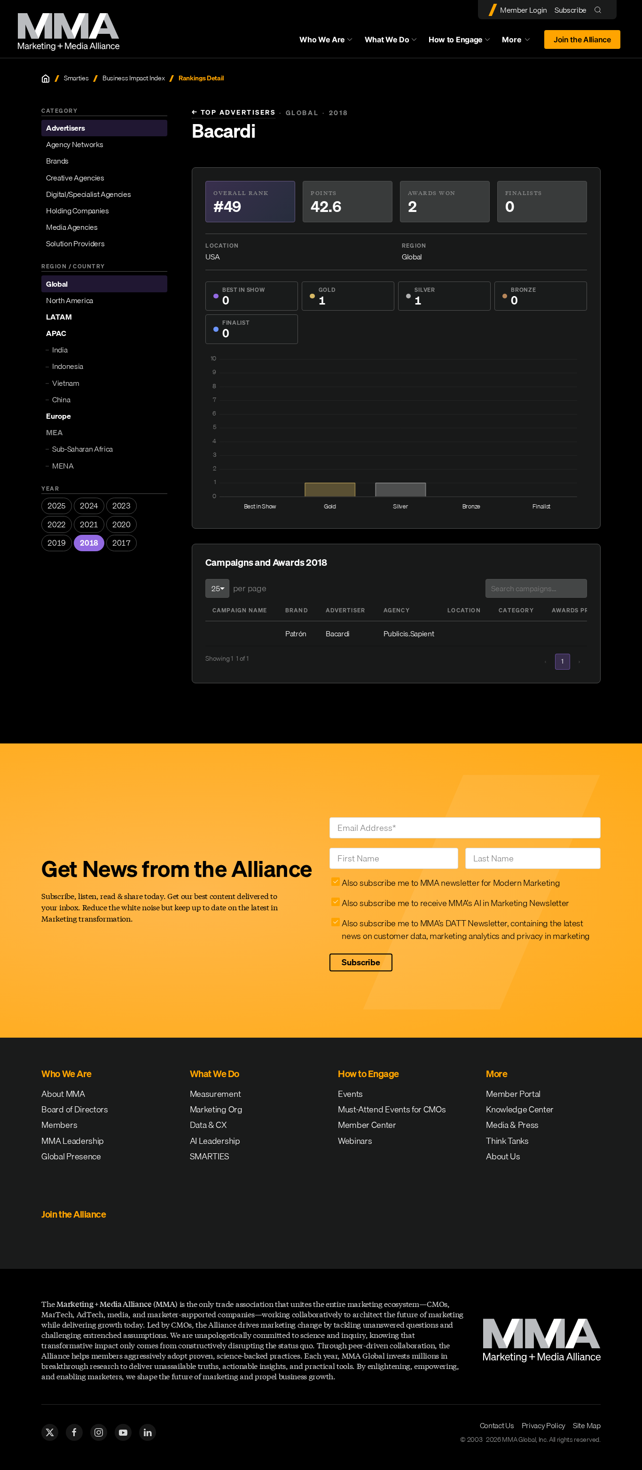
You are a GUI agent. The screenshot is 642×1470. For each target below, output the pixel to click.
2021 (89, 524)
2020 (121, 524)
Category (516, 610)
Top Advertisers (233, 112)
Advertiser (345, 610)
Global (57, 284)
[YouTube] (123, 1432)
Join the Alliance (582, 39)
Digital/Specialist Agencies (88, 194)
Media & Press (512, 1125)
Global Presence (71, 1156)
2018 (89, 543)
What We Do (387, 39)
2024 (89, 506)
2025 (56, 506)
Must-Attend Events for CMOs (392, 1109)
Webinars (355, 1141)
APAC (56, 334)
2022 (56, 524)
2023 (121, 506)
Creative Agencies (75, 178)
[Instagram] (98, 1432)
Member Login (523, 10)
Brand (296, 610)
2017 (121, 543)
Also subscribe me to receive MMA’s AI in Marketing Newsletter (455, 903)
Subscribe (571, 10)
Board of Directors (74, 1109)
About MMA (63, 1094)
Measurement (215, 1094)
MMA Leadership (72, 1141)
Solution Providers (75, 244)
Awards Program (582, 610)
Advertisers (65, 128)
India (59, 350)
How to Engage (456, 39)
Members (59, 1125)
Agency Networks (74, 145)
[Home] (45, 78)
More (520, 42)
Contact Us (497, 1425)
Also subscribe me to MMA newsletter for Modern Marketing (451, 883)
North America (69, 301)
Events (350, 1094)
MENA (63, 466)
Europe (58, 416)
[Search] (600, 10)
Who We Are (322, 39)
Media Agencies (72, 227)
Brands (57, 161)
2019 (56, 543)
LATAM (59, 317)
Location (464, 610)
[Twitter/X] (49, 1432)
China (61, 400)
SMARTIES (209, 1156)
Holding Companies (77, 211)
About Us (503, 1156)
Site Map (586, 1425)
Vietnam (65, 383)
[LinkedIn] (147, 1432)
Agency (397, 610)
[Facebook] (74, 1432)
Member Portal (513, 1094)
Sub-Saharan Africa (82, 449)
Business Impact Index (133, 78)
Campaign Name (239, 610)
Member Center (367, 1125)
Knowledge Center (520, 1109)
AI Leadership (215, 1141)
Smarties (76, 78)
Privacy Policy (544, 1425)
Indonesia (67, 366)
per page (249, 588)
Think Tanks (507, 1141)
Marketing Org (216, 1109)
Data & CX (208, 1125)
